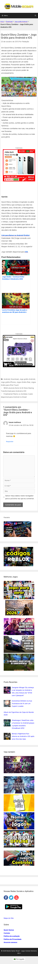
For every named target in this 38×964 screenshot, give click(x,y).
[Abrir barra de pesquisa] (35, 15)
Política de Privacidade (12, 939)
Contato (7, 933)
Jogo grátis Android (21, 21)
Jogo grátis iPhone (8, 382)
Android (7, 379)
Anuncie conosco (10, 942)
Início (2, 21)
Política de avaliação (12, 936)
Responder (9, 441)
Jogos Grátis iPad (23, 382)
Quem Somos (9, 930)
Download (9, 21)
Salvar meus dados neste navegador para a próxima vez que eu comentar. (19, 497)
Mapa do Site (9, 918)
